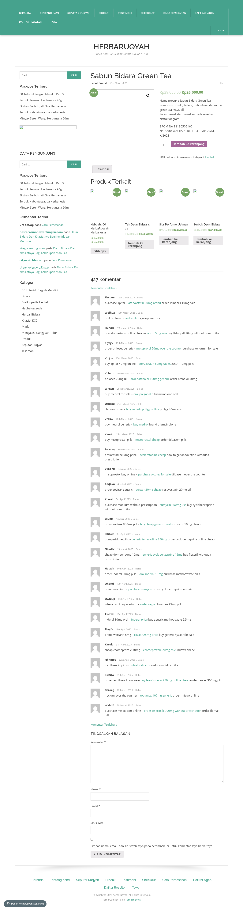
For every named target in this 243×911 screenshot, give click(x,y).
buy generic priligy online (142, 409)
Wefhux (110, 312)
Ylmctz (109, 434)
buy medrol (140, 424)
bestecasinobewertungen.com (41, 232)
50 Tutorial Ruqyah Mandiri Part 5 (42, 94)
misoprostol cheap (147, 439)
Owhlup (110, 599)
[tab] (102, 169)
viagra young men (32, 248)
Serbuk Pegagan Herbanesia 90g (41, 100)
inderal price (139, 619)
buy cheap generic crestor (157, 524)
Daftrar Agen (204, 13)
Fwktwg (110, 449)
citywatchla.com (31, 260)
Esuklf (109, 518)
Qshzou (110, 404)
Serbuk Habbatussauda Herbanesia (42, 112)
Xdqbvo (110, 484)
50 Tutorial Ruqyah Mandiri (40, 290)
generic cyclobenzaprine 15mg (162, 554)
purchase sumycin (140, 589)
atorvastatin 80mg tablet (155, 363)
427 (221, 83)
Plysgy (109, 343)
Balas (140, 297)
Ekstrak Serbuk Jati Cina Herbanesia (43, 106)
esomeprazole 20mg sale (159, 650)
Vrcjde (109, 358)
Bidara (26, 296)
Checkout (148, 13)
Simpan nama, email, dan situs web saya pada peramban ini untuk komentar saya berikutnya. (152, 846)
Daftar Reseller (30, 21)
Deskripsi (102, 169)
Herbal (209, 157)
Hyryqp (109, 328)
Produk (104, 13)
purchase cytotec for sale (154, 474)
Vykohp (110, 469)
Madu (25, 326)
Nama (96, 789)
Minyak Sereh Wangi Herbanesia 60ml (44, 118)
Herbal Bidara (31, 314)
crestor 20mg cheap (149, 489)
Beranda (25, 13)
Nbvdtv (109, 549)
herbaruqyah (121, 46)
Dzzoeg (109, 690)
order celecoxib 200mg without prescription (172, 711)
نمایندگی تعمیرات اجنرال (34, 267)
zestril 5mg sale (157, 333)
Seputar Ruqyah (78, 13)
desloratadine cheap (153, 455)
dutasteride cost (140, 665)
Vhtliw (109, 419)
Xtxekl (109, 499)
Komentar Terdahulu (104, 288)
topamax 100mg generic (156, 695)
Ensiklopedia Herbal (35, 302)
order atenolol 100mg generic (149, 379)
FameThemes (133, 899)
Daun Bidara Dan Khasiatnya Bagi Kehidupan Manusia (49, 236)
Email (95, 806)
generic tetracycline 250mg (149, 539)
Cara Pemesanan (174, 13)
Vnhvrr (109, 373)
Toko (54, 21)
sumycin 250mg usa (173, 505)
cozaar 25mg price (146, 635)
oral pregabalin (143, 394)
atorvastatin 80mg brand (144, 303)
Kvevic (109, 644)
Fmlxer (109, 534)
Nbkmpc (110, 659)
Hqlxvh (109, 568)
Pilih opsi (100, 251)
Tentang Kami (49, 13)
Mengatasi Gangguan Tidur (39, 333)
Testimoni (125, 13)
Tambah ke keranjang (189, 144)
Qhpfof (109, 583)
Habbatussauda (32, 308)
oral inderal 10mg (151, 574)
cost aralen (132, 318)
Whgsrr (109, 388)
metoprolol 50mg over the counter (159, 348)
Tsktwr (109, 614)
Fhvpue (109, 297)
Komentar (98, 742)
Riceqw (109, 675)
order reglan (148, 604)
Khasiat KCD (30, 320)
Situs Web (97, 823)
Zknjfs (109, 629)
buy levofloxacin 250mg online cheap (164, 680)
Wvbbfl (109, 705)
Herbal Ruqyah (99, 83)
